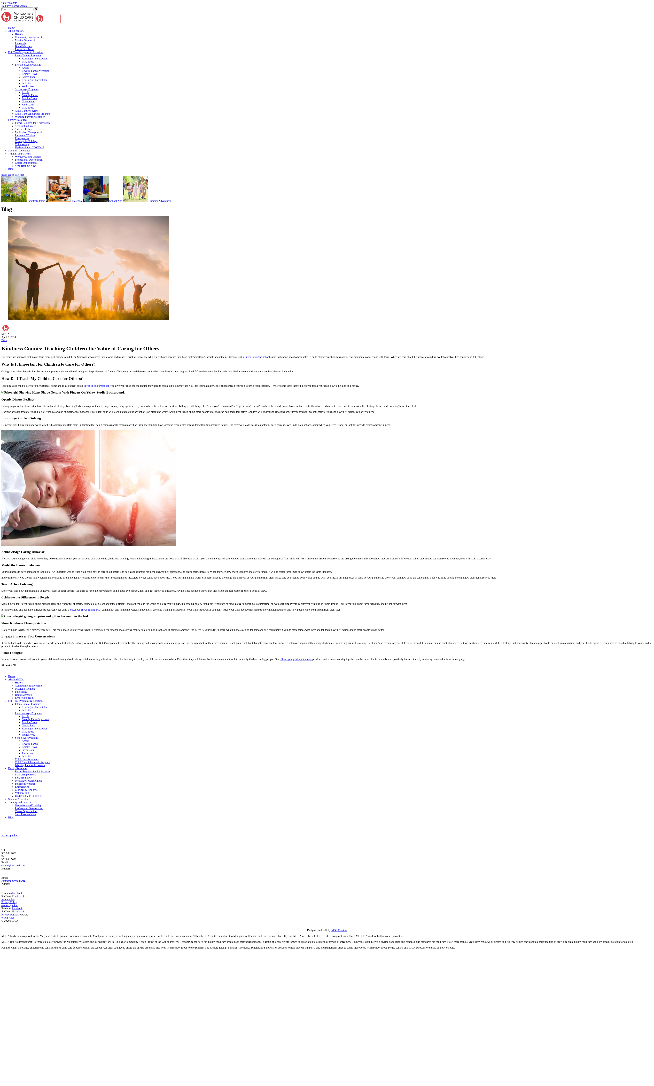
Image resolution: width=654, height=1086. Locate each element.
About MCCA (16, 30)
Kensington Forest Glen (35, 58)
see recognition (9, 835)
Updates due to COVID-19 (29, 147)
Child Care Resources (26, 110)
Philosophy (21, 43)
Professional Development (29, 159)
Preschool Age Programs (28, 64)
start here (19, 174)
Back (4, 340)
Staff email (19, 896)
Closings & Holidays (26, 141)
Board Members (23, 46)
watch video (7, 899)
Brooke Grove (29, 73)
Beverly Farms (30, 95)
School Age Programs (26, 89)
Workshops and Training (28, 156)
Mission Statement (25, 40)
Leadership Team (24, 49)
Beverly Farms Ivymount (35, 70)
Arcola (25, 67)
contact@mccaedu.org (13, 865)
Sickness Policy (23, 129)
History (19, 34)
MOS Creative (339, 930)
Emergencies (22, 138)
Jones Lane (28, 104)
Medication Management (28, 132)
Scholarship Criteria (25, 126)
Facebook (17, 893)
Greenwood (28, 101)
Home (11, 27)
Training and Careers (19, 153)
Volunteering (22, 144)
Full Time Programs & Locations (25, 52)
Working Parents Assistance (30, 116)
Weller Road (28, 86)
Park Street (28, 61)
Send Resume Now (25, 165)
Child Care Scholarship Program (32, 113)
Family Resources (17, 119)
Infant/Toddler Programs (28, 55)
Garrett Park (28, 76)
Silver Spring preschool (257, 357)
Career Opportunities (26, 162)
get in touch (7, 174)
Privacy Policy (9, 902)
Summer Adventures (19, 150)
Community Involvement (28, 37)
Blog (10, 168)
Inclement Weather (25, 135)
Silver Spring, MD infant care (296, 659)
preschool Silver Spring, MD (84, 609)
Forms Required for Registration (32, 122)
